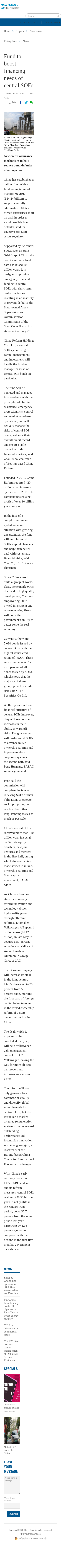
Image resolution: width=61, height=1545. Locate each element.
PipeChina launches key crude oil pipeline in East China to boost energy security (11, 1309)
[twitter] (26, 102)
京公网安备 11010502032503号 (32, 1538)
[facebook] (20, 102)
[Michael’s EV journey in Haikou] (12, 1430)
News (41, 28)
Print (14, 102)
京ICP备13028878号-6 (30, 1534)
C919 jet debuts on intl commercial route (11, 1330)
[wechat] (31, 102)
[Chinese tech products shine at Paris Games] (12, 1388)
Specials (9, 36)
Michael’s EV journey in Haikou (10, 1450)
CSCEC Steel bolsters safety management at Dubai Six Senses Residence (11, 1351)
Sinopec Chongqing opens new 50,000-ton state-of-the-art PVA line (11, 1285)
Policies (24, 28)
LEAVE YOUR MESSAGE (11, 1467)
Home (7, 28)
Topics (28, 36)
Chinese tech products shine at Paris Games (11, 1407)
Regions (45, 36)
